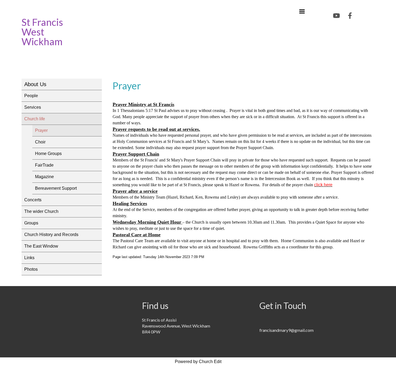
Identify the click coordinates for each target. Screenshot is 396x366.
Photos (31, 269)
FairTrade (44, 165)
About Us (35, 84)
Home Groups (48, 153)
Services (32, 107)
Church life (34, 119)
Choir (40, 142)
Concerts (32, 200)
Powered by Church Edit (198, 361)
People (31, 95)
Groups (31, 223)
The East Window (41, 246)
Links (29, 257)
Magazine (44, 176)
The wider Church (41, 211)
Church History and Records (51, 234)
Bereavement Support (56, 188)
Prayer (41, 130)
